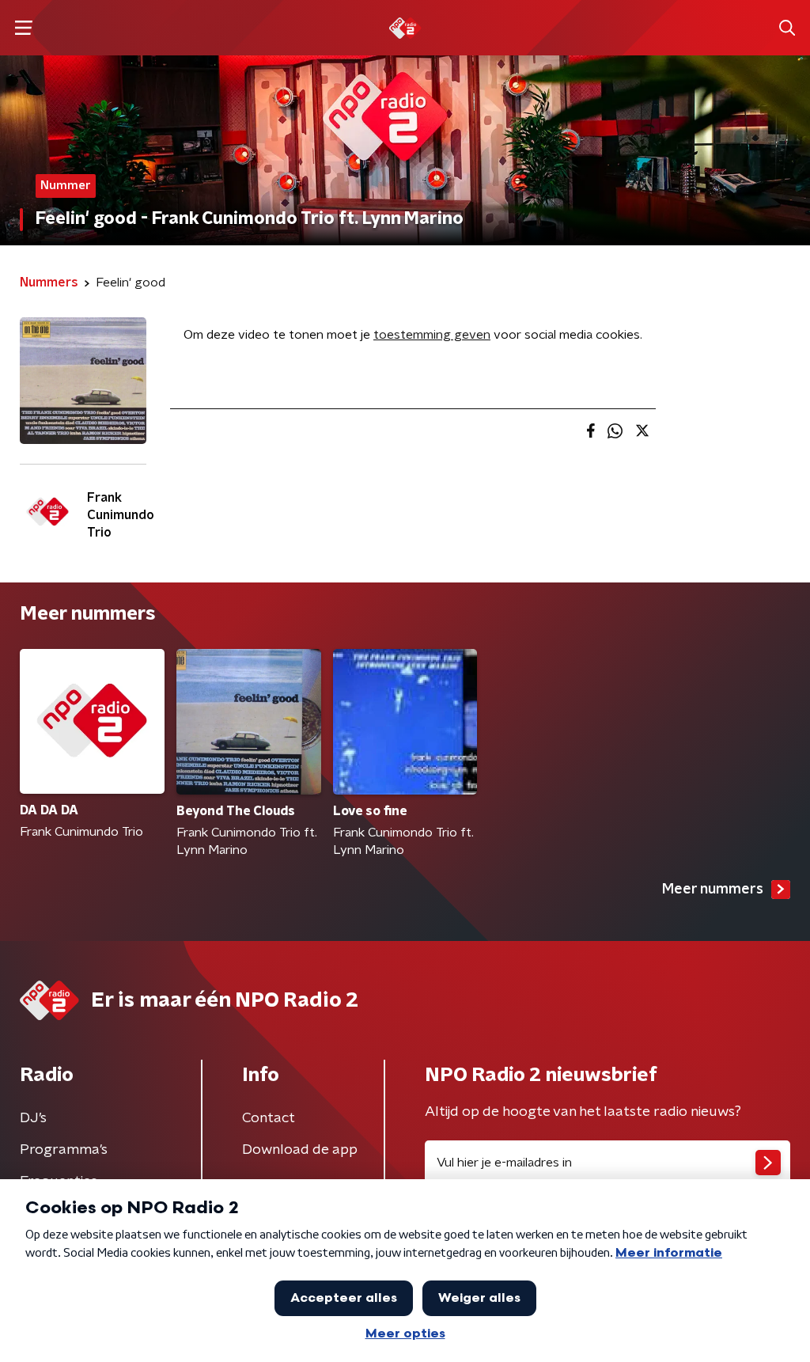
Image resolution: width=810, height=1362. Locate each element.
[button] (23, 28)
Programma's (64, 1150)
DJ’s (33, 1118)
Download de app (300, 1150)
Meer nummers (712, 889)
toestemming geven (431, 334)
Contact (268, 1118)
